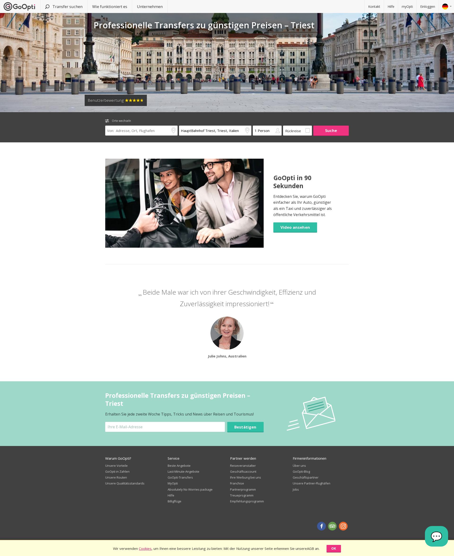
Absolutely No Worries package (190, 489)
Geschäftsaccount (243, 471)
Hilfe (391, 6)
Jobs (296, 489)
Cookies (145, 548)
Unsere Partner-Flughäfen (311, 483)
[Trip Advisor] (332, 526)
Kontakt (374, 6)
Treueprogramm (241, 495)
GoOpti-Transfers (180, 477)
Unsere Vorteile (116, 465)
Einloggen (427, 6)
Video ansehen (295, 227)
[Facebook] (321, 526)
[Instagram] (343, 526)
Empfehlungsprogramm (247, 501)
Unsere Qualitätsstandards (124, 483)
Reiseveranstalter (243, 465)
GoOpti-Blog (301, 471)
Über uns (299, 465)
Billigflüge (174, 501)
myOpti (407, 6)
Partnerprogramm (243, 489)
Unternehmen (150, 6)
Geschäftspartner (306, 477)
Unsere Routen (116, 477)
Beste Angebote (179, 465)
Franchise (237, 483)
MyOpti (173, 483)
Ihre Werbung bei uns (245, 477)
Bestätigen (245, 427)
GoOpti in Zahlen (117, 471)
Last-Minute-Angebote (183, 471)
